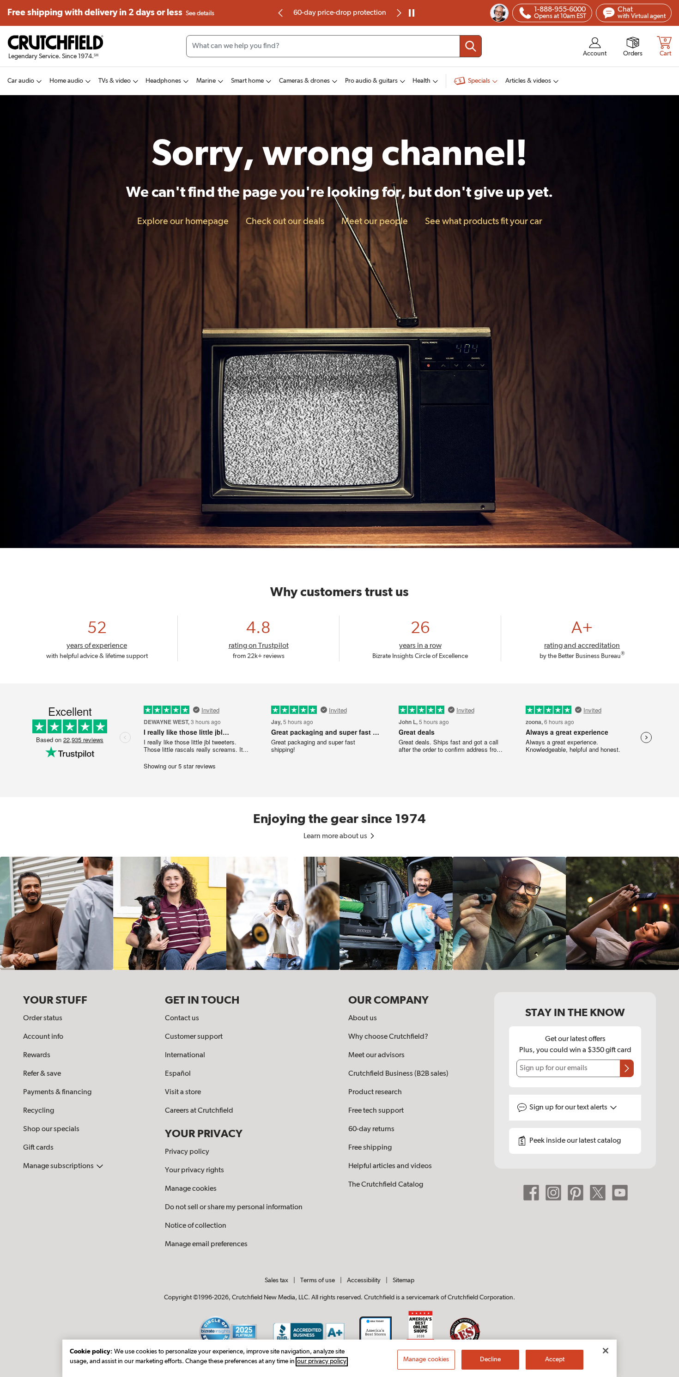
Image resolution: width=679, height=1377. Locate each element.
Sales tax (276, 1280)
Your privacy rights (194, 1170)
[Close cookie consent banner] (605, 1350)
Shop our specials (51, 1129)
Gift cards (38, 1148)
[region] (339, 913)
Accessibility (364, 1280)
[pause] (411, 13)
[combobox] (334, 46)
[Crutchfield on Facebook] (531, 1192)
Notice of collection (195, 1226)
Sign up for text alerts (569, 1107)
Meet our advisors (376, 1055)
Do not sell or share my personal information (234, 1207)
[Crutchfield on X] (597, 1192)
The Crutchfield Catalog (385, 1184)
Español (178, 1074)
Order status (42, 1018)
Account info (43, 1037)
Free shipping (110, 12)
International (185, 1055)
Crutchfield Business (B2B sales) (398, 1074)
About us (362, 1018)
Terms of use (317, 1280)
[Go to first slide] (398, 13)
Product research (375, 1092)
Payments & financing (57, 1092)
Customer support (194, 1037)
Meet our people (374, 221)
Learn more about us (336, 836)
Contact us (182, 1018)
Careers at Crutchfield (199, 1111)
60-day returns (339, 13)
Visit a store (183, 1092)
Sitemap (403, 1280)
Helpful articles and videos (390, 1166)
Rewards (36, 1055)
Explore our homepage (183, 221)
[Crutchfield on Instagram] (553, 1192)
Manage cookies (191, 1189)
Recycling (38, 1111)
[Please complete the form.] (627, 1068)
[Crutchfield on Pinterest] (575, 1192)
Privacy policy (187, 1152)
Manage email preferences (206, 1244)
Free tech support (376, 1111)
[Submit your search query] (471, 46)
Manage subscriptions (59, 1166)
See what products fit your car (483, 221)
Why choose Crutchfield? (388, 1037)
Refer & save (42, 1074)
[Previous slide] (281, 13)
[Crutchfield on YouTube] (620, 1192)
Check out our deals (285, 221)
